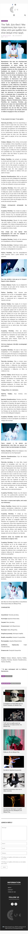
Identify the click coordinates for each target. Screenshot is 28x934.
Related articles (6, 683)
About (9, 887)
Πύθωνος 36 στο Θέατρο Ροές (11, 752)
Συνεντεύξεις (4, 20)
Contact (10, 889)
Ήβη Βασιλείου (7, 35)
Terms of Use (12, 892)
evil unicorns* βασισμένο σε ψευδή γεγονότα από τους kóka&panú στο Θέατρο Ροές (12, 810)
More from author (15, 683)
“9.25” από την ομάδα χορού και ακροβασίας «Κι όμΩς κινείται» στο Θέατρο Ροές (12, 725)
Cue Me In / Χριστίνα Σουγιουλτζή (12, 770)
